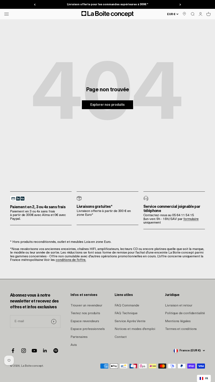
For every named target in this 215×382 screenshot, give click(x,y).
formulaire (190, 219)
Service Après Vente (130, 321)
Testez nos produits (85, 313)
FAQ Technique (126, 313)
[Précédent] (34, 4)
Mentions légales (177, 321)
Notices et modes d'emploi (135, 329)
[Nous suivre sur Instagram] (23, 350)
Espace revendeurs (85, 321)
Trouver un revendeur (86, 305)
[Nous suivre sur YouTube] (34, 350)
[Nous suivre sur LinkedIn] (45, 350)
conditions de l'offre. (71, 260)
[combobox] (204, 378)
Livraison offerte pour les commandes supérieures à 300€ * (107, 4)
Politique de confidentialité (185, 313)
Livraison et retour (178, 305)
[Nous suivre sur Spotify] (56, 350)
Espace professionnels (88, 329)
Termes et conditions (181, 329)
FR (206, 378)
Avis (74, 345)
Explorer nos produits (107, 105)
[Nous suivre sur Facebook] (13, 350)
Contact (121, 337)
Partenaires (79, 337)
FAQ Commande (127, 305)
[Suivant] (180, 4)
